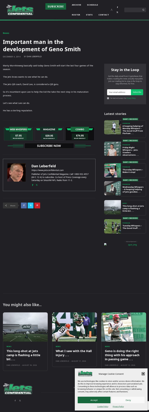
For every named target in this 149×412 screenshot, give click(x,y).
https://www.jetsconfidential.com (47, 170)
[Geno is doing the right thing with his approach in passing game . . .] (123, 327)
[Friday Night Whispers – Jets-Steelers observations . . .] (112, 149)
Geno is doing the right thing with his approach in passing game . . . (122, 355)
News (6, 33)
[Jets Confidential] (20, 9)
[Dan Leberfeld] (16, 175)
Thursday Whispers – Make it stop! (133, 170)
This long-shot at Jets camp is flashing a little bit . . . (133, 208)
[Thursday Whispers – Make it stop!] (112, 170)
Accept (94, 400)
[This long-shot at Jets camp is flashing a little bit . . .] (112, 207)
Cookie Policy (102, 406)
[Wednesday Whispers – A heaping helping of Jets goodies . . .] (112, 188)
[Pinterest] (37, 205)
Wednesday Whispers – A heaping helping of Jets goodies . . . (133, 189)
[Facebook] (117, 7)
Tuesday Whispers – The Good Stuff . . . (132, 226)
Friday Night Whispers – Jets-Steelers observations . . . (131, 151)
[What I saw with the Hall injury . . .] (74, 327)
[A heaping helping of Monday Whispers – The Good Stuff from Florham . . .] (112, 127)
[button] (143, 373)
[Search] (143, 10)
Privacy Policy (118, 406)
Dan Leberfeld (34, 56)
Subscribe (137, 92)
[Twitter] (117, 12)
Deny (128, 400)
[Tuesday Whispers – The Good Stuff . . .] (112, 226)
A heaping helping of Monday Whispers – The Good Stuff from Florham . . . (133, 130)
